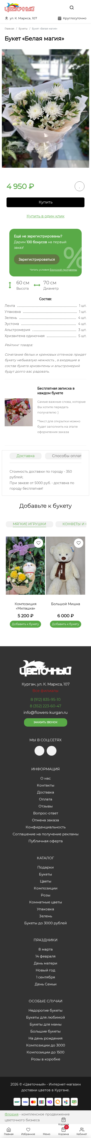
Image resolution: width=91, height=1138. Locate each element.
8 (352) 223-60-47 (45, 706)
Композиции (45, 888)
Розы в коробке (45, 1059)
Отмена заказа (45, 820)
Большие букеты (45, 1031)
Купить (45, 202)
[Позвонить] (82, 7)
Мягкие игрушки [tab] (29, 524)
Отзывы (45, 806)
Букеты (45, 874)
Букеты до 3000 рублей (45, 923)
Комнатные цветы (45, 902)
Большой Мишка (65, 604)
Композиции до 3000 (45, 1045)
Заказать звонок (45, 722)
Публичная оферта (45, 841)
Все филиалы (45, 691)
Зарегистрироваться (37, 259)
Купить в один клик (45, 216)
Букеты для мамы (46, 1024)
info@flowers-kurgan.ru (46, 712)
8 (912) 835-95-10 (46, 699)
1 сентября (45, 977)
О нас (45, 778)
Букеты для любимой (45, 1017)
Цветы (45, 881)
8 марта (45, 949)
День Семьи (45, 984)
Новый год (45, 970)
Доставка (26, 456)
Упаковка (45, 909)
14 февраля (45, 956)
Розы (45, 895)
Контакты (45, 785)
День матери (45, 963)
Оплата (45, 799)
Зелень (45, 916)
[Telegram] (51, 7)
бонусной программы (63, 269)
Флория (11, 1114)
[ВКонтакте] (61, 7)
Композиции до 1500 (45, 1052)
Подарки (45, 867)
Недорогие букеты (45, 1010)
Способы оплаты (68, 456)
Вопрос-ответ (45, 813)
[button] (79, 576)
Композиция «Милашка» (25, 606)
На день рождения (45, 1038)
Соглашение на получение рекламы (46, 834)
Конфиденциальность (46, 827)
